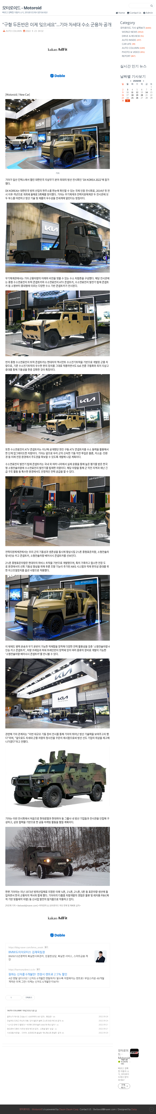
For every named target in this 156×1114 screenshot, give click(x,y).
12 (137, 92)
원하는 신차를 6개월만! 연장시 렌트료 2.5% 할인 (38, 974)
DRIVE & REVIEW (133, 36)
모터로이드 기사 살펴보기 (135, 27)
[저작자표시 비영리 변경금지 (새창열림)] (39, 997)
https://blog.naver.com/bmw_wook (26, 947)
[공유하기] (14, 997)
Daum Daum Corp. (69, 1109)
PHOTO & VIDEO (133, 52)
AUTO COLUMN (14, 31)
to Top (151, 1109)
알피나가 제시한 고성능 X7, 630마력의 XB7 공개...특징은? (29, 1017)
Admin (149, 12)
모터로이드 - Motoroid (21, 8)
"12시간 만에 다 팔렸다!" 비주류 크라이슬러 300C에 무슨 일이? (31, 1025)
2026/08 (137, 81)
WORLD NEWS (132, 31)
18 (132, 95)
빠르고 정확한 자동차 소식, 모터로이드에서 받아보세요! (123, 1074)
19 (137, 95)
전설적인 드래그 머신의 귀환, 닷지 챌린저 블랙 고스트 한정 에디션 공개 (34, 1021)
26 (137, 98)
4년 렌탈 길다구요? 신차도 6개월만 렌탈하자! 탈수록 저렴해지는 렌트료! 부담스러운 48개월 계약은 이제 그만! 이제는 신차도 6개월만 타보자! (56, 980)
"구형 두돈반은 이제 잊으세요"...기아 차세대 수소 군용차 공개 (56, 24)
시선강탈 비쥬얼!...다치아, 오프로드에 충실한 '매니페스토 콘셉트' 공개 (34, 1033)
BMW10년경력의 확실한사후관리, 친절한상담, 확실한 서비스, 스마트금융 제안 (48, 958)
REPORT (128, 56)
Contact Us (135, 12)
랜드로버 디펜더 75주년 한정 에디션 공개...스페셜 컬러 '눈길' (30, 1029)
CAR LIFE (128, 44)
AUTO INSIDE (131, 40)
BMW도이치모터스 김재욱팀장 (27, 952)
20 (142, 95)
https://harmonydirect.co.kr (22, 969)
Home (121, 12)
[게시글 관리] (18, 997)
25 (132, 98)
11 (132, 92)
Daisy (134, 1109)
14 (146, 92)
